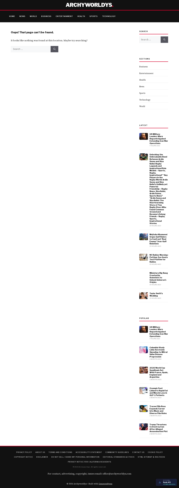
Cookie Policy (155, 452)
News (22, 16)
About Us (40, 452)
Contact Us (138, 452)
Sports (94, 16)
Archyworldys (89, 5)
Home (12, 16)
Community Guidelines (117, 452)
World (33, 16)
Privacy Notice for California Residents (89, 462)
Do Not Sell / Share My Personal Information (75, 457)
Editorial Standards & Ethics (118, 457)
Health (81, 16)
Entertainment (64, 16)
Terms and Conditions (60, 452)
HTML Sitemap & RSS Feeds (151, 457)
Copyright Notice (23, 457)
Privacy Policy (24, 452)
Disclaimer (42, 457)
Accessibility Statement (89, 452)
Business (46, 16)
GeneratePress (105, 483)
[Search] (54, 49)
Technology (109, 16)
